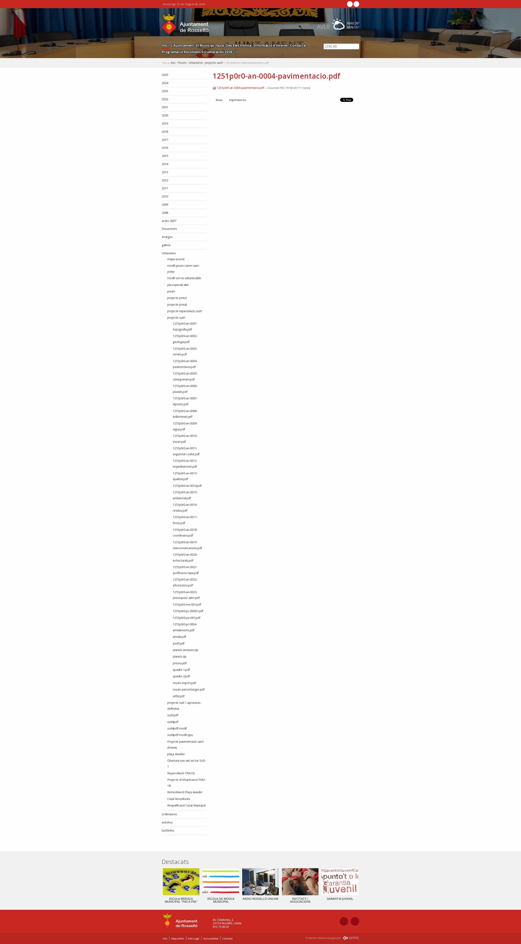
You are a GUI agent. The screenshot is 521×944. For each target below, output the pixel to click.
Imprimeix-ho (237, 100)
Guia (220, 45)
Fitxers (182, 62)
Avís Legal (193, 938)
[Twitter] (356, 4)
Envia (219, 100)
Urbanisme (196, 62)
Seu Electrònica (239, 45)
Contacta (297, 45)
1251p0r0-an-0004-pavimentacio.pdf (240, 88)
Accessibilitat (210, 938)
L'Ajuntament (182, 45)
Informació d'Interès (271, 45)
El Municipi (205, 45)
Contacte (227, 938)
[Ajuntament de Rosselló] (185, 24)
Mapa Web (177, 938)
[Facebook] (350, 4)
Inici (165, 45)
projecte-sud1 (214, 62)
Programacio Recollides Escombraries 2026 (197, 52)
